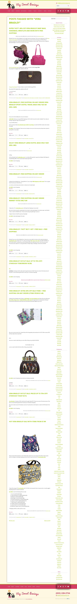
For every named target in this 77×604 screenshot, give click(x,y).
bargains (25, 97)
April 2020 (59, 109)
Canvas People (59, 376)
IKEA (59, 453)
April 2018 (59, 152)
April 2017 (59, 173)
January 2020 (59, 114)
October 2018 (59, 141)
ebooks (59, 417)
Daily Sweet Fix (59, 399)
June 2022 (59, 73)
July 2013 (59, 254)
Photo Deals (59, 494)
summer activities (59, 544)
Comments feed (59, 577)
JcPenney (59, 462)
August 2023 (59, 59)
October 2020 (59, 98)
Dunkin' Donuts (59, 414)
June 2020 (59, 105)
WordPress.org (59, 579)
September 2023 (59, 57)
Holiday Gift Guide (59, 447)
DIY (59, 410)
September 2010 (59, 314)
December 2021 (59, 77)
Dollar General (59, 412)
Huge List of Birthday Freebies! (59, 28)
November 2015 (59, 204)
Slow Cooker (59, 532)
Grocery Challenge (59, 444)
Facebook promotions (59, 424)
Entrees (59, 421)
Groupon (59, 446)
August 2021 (59, 82)
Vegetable (59, 560)
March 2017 (59, 175)
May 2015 (59, 214)
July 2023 (59, 61)
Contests (59, 380)
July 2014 (59, 232)
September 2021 (59, 80)
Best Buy (59, 369)
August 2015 (59, 209)
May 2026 (59, 39)
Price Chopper (59, 499)
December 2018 (59, 137)
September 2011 (59, 293)
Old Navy (59, 490)
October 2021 (59, 78)
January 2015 (59, 221)
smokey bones (59, 533)
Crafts (59, 396)
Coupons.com (59, 394)
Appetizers (59, 358)
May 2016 (59, 193)
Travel (59, 557)
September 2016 (59, 186)
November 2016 (59, 182)
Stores (29, 10)
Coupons (18, 10)
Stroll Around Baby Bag (13, 67)
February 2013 (59, 263)
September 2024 (59, 46)
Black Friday (59, 371)
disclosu (49, 380)
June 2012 (59, 277)
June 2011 (59, 298)
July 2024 (59, 50)
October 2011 (59, 291)
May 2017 (59, 171)
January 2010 (59, 329)
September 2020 (59, 100)
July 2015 (59, 211)
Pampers (59, 492)
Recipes (39, 10)
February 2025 (59, 43)
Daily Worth (59, 401)
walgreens (59, 564)
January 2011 (59, 307)
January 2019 (59, 136)
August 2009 (59, 338)
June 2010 (59, 320)
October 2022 (59, 70)
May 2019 (59, 129)
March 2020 (59, 111)
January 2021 (59, 93)
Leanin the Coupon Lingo (59, 471)
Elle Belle (59, 419)
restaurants (59, 517)
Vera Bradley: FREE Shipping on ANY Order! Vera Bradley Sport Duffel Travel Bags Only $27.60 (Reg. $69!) (28, 104)
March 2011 (59, 304)
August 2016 (59, 188)
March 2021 (59, 89)
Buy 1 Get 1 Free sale (35, 240)
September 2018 (59, 143)
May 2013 (59, 257)
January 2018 (59, 157)
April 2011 (59, 302)
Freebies (59, 435)
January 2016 (59, 200)
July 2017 (59, 168)
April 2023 (59, 64)
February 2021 (59, 91)
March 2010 (59, 325)
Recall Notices (59, 510)
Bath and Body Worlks (59, 365)
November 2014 (59, 225)
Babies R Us (59, 362)
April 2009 (59, 345)
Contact (49, 10)
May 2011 (59, 300)
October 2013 (59, 248)
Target (59, 549)
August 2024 (59, 48)
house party (59, 451)
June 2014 (59, 234)
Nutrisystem (59, 489)
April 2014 (59, 238)
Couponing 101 (59, 390)
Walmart (59, 565)
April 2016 (59, 195)
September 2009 (59, 336)
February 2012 (59, 284)
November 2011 (59, 289)
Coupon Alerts (59, 383)
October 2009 (59, 334)
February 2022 (59, 75)
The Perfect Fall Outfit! (59, 33)
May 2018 (59, 150)
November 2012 (59, 268)
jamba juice (59, 455)
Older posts (12, 520)
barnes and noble (59, 363)
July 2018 (59, 146)
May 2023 (59, 62)
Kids (59, 465)
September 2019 (59, 121)
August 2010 (59, 316)
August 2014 (59, 230)
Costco (59, 381)
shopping (59, 528)
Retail (20, 97)
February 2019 (59, 134)
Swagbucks (59, 548)
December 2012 (59, 266)
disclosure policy (40, 36)
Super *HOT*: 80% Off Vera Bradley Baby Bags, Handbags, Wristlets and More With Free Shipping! (27, 30)
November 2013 (59, 247)
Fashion (17, 97)
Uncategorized (18, 138)
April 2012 (59, 280)
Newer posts (47, 520)
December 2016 (59, 180)
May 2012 (59, 279)
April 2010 (59, 323)
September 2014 (59, 229)
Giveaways (59, 440)
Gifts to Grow (59, 437)
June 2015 (59, 213)
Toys (59, 553)
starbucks (59, 539)
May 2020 (59, 107)
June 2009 (59, 341)
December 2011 (59, 288)
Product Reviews (59, 503)
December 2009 (59, 331)
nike (59, 487)
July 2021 (59, 84)
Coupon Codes (59, 385)
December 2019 (59, 116)
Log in (59, 573)
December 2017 (59, 159)
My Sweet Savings (59, 485)
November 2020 (59, 96)
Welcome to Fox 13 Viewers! (59, 24)
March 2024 (59, 53)
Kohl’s (59, 469)
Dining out (59, 408)
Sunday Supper (59, 546)
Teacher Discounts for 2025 (59, 26)
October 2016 (59, 184)
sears (59, 526)
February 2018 (59, 155)
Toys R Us (59, 555)
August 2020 (59, 102)
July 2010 (59, 318)
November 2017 (59, 161)
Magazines (59, 480)
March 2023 (59, 66)
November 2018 (59, 139)
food (59, 433)
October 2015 (59, 205)
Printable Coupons (59, 501)
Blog (35, 10)
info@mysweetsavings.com (63, 3)
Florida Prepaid (59, 431)
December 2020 (59, 95)
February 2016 (59, 198)
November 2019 (59, 118)
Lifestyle (59, 474)
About (13, 10)
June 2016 (59, 191)
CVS (59, 397)
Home (9, 10)
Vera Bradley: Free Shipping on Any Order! (26, 174)
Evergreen (59, 422)
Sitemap (27, 599)
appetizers (59, 360)
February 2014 (59, 241)
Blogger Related (59, 374)
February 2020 (59, 112)
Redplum (59, 514)
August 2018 (59, 145)
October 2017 (59, 162)
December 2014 (59, 223)
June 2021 (59, 86)
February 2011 (59, 306)
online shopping (31, 97)
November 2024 (59, 44)
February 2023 (59, 68)
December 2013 (59, 245)
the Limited (59, 551)
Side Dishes (59, 530)
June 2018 (59, 148)
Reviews (59, 521)
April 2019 (59, 130)
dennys (59, 405)
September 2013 (59, 250)
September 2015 (59, 207)
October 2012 (59, 270)
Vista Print (59, 562)
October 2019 (59, 120)
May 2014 (59, 236)
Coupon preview (59, 387)
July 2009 (59, 339)
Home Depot (59, 449)
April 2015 (59, 216)
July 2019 (59, 125)
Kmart (59, 467)
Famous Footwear (59, 428)
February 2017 (59, 177)
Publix (59, 505)
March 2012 (59, 282)
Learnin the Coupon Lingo (59, 473)
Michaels (59, 481)
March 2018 (59, 154)
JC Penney (59, 458)
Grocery (59, 442)
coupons (59, 392)
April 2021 (59, 87)
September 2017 (59, 164)
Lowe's (59, 476)
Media (45, 10)
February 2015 (59, 220)
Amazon (59, 351)
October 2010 (59, 313)
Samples (59, 524)
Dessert (59, 406)
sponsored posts (59, 535)
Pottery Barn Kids (59, 498)
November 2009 (59, 332)
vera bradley (36, 97)
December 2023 (59, 55)
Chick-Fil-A (59, 378)
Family (59, 426)
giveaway (59, 439)
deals (28, 97)
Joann (59, 464)
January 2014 (59, 243)
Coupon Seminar (59, 389)
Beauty (59, 367)
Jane (59, 456)
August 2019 (59, 123)
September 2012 (59, 272)
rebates (59, 508)
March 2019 (59, 132)
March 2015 (59, 218)
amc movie (59, 355)
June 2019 (59, 127)
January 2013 (59, 264)
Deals (59, 403)
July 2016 (59, 189)
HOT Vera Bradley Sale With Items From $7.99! (27, 422)
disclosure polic (39, 110)
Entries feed (59, 575)
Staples (59, 537)
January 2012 (59, 286)
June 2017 (59, 170)
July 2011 (59, 297)
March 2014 (59, 239)
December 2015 (59, 202)
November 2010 (59, 311)
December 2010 (59, 309)
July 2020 (59, 103)
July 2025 (59, 41)
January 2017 (59, 179)
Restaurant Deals (59, 515)
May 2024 (59, 52)
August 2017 (59, 166)
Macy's (59, 478)
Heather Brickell (47, 97)
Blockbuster (59, 372)
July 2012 (59, 275)
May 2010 (59, 322)
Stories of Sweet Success (59, 542)
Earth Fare (59, 415)
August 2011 (59, 295)
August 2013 (59, 252)
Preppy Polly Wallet (13, 87)
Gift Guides (23, 10)
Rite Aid (59, 523)
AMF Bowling (59, 356)
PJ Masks (59, 496)
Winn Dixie (59, 567)
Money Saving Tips (59, 483)
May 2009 (59, 343)
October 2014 (59, 227)
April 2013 (59, 259)
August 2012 (59, 273)
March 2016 (59, 196)
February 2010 (59, 327)
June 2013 (59, 255)
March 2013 (59, 261)
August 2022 (59, 71)
